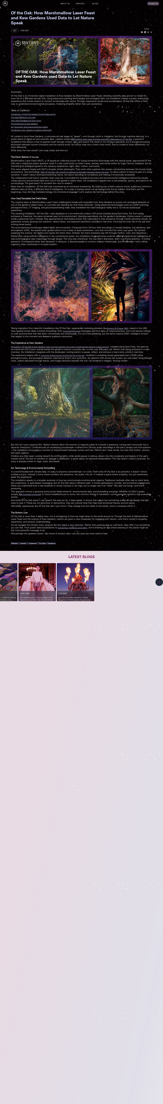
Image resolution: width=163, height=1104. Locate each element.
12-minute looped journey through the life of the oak (62, 355)
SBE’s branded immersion (30, 494)
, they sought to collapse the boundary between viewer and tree (81, 172)
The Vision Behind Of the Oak (23, 117)
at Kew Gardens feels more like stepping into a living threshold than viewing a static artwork (70, 347)
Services (80, 3)
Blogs (95, 3)
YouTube (42, 543)
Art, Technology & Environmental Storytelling (29, 127)
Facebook (52, 543)
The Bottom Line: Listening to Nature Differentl (31, 130)
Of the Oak (127, 139)
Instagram (32, 543)
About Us (65, 3)
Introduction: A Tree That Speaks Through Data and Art (33, 114)
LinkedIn (23, 543)
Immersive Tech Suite (72, 331)
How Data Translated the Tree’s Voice (26, 120)
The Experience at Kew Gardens (24, 124)
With (43, 172)
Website (14, 543)
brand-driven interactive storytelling (72, 527)
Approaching (16, 347)
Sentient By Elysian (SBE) (117, 328)
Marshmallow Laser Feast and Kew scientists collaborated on (96, 139)
